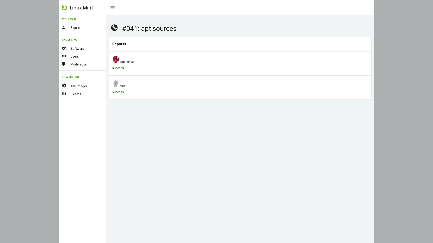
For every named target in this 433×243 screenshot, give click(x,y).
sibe (122, 86)
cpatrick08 (127, 61)
